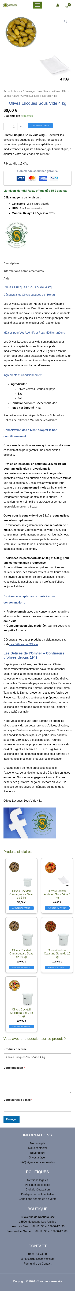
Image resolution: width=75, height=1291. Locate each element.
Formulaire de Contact (37, 1263)
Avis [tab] (6, 278)
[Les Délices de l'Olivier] (16, 235)
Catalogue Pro (32, 91)
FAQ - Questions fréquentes (37, 1162)
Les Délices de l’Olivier (23, 644)
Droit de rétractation (37, 1189)
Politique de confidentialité (37, 1194)
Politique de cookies (37, 1184)
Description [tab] (11, 263)
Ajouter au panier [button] (21, 908)
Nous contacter (37, 1147)
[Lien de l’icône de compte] (57, 5)
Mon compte (37, 1143)
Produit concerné (15, 1049)
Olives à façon (37, 1157)
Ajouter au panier (40, 126)
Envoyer (11, 1119)
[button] (65, 21)
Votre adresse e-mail (18, 1099)
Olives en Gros (51, 91)
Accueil (7, 91)
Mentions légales (37, 1180)
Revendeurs (37, 1152)
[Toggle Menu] (37, 5)
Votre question (14, 1067)
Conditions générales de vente (38, 1198)
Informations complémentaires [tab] (23, 271)
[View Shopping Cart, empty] (68, 6)
